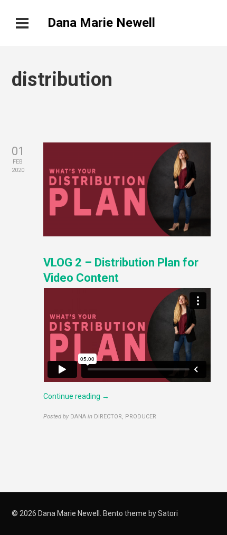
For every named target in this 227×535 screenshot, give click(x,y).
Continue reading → (76, 396)
